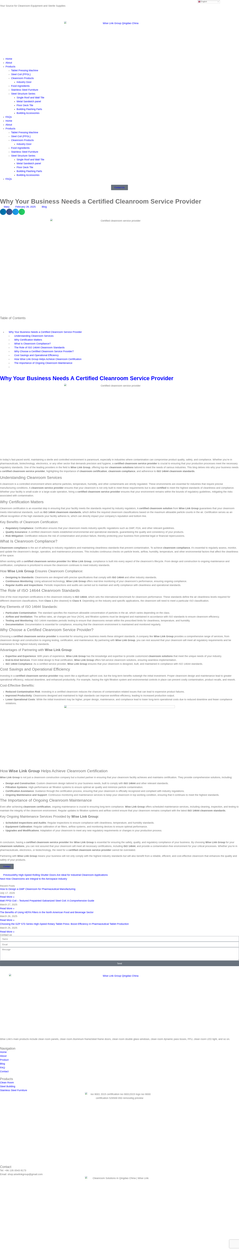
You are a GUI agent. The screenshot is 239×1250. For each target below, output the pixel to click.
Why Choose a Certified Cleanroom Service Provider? (44, 351)
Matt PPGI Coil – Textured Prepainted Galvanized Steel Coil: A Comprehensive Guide (47, 900)
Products (10, 66)
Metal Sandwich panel (29, 101)
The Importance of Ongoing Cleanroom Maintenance (43, 363)
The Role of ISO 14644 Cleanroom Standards (39, 347)
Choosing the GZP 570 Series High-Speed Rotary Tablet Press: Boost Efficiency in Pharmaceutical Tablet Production (64, 924)
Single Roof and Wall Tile (30, 97)
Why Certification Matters (28, 339)
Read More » (7, 896)
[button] (3, 212)
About (9, 62)
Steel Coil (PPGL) (21, 74)
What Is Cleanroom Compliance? (32, 343)
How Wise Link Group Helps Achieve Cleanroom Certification (47, 359)
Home (9, 58)
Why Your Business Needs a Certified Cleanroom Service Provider (45, 332)
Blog (2, 13)
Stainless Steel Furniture (24, 89)
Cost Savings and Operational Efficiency (36, 355)
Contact (16, 13)
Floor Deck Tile (25, 105)
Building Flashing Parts (29, 109)
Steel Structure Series (23, 93)
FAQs (9, 117)
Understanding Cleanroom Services (34, 336)
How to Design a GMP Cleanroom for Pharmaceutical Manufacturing (37, 889)
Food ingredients (20, 86)
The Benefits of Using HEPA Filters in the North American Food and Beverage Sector (46, 912)
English (203, 2)
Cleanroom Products (22, 78)
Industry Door (24, 82)
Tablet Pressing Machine (24, 70)
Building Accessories (28, 113)
